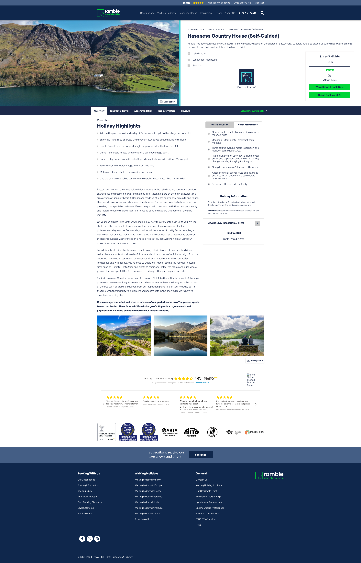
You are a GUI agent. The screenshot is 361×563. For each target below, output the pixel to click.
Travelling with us (143, 519)
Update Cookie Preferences (210, 507)
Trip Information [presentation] (166, 110)
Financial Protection (88, 496)
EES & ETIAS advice (205, 519)
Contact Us (201, 479)
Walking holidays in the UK (148, 479)
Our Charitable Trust (206, 491)
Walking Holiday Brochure (209, 485)
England (208, 29)
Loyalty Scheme (86, 507)
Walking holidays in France (148, 491)
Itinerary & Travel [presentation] (119, 110)
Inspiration (206, 13)
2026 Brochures (242, 3)
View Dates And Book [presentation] (252, 110)
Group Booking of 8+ (330, 94)
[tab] (99, 111)
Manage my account (219, 3)
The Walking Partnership (208, 496)
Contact (259, 3)
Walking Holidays (166, 13)
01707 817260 (247, 13)
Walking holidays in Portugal (149, 507)
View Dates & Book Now (329, 86)
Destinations (147, 13)
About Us (230, 13)
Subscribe (200, 454)
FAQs (198, 524)
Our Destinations (86, 479)
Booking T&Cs (85, 491)
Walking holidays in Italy (147, 502)
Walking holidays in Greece (148, 496)
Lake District (220, 29)
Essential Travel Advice (207, 513)
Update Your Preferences (209, 502)
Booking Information (88, 485)
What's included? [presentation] (219, 124)
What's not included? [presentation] (248, 124)
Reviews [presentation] (185, 110)
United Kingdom (195, 29)
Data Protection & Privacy (119, 557)
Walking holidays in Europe (148, 485)
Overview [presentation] (99, 110)
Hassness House (188, 13)
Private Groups (85, 513)
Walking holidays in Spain (147, 513)
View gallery (169, 102)
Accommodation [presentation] (143, 110)
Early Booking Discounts (90, 502)
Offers (218, 13)
